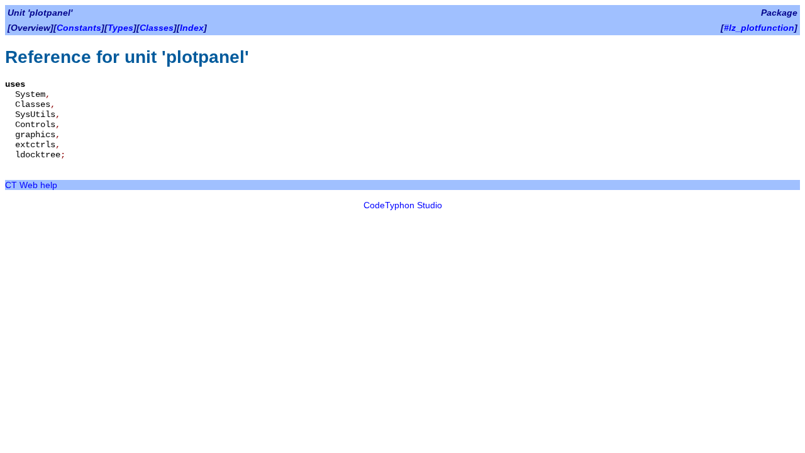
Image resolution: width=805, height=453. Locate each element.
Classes (157, 28)
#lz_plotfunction (759, 28)
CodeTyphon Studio (403, 205)
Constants (79, 28)
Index (192, 28)
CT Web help (31, 185)
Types (120, 28)
